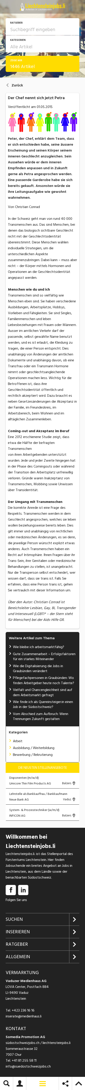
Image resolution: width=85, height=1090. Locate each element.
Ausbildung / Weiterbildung (33, 748)
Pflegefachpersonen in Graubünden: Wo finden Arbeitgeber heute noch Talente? (43, 680)
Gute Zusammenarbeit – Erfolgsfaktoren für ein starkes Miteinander (44, 656)
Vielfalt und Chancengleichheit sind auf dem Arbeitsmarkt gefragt (42, 692)
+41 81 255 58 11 (24, 1060)
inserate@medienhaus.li (23, 1016)
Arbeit (17, 741)
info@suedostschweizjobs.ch (28, 1066)
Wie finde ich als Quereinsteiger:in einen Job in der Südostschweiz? (43, 704)
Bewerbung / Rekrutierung (33, 755)
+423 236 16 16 (23, 1010)
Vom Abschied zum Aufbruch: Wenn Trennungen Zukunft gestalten (40, 716)
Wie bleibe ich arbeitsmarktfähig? (38, 647)
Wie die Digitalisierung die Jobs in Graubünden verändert (38, 668)
